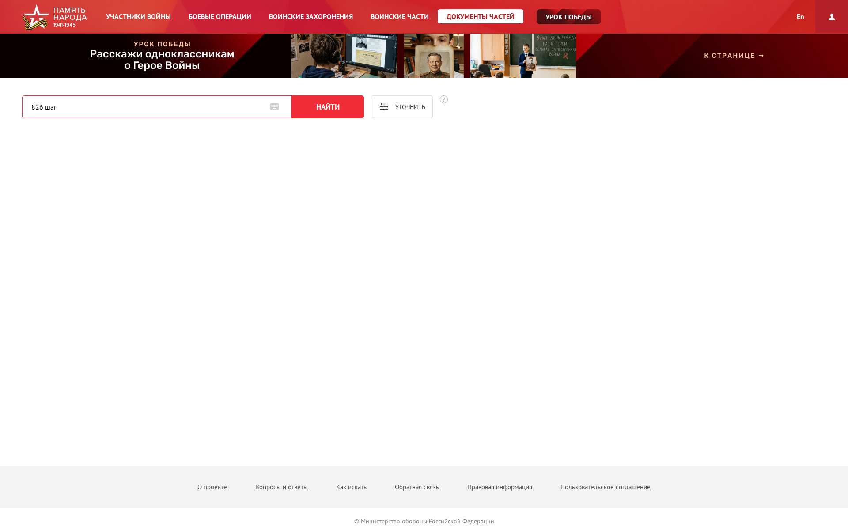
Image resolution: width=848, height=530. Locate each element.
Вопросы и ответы (281, 487)
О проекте (212, 487)
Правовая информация (499, 487)
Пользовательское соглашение (605, 487)
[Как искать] (444, 99)
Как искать (351, 487)
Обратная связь (417, 487)
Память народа (54, 17)
